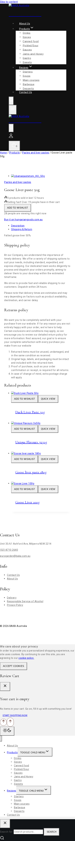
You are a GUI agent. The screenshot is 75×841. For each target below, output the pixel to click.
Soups (27, 76)
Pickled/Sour (30, 45)
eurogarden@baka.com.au (15, 556)
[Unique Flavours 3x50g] (25, 423)
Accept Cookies (13, 666)
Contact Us (25, 92)
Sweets (18, 784)
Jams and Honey (33, 54)
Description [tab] (18, 226)
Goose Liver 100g (27, 502)
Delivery (11, 598)
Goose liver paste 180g (31, 472)
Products (12, 752)
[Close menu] (1, 738)
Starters (28, 72)
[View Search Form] (11, 101)
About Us (12, 579)
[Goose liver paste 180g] (26, 453)
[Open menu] (13, 110)
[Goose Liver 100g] (22, 483)
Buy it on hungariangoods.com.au (23, 219)
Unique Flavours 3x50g (31, 442)
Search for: (6, 832)
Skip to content (9, 2)
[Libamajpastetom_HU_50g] (28, 176)
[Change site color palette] (7, 731)
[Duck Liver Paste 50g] (24, 393)
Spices (27, 37)
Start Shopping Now (15, 715)
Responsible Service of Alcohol (25, 601)
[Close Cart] (5, 686)
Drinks (26, 33)
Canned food (31, 41)
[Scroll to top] (3, 722)
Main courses (31, 80)
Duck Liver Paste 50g (30, 412)
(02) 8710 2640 (9, 550)
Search (52, 832)
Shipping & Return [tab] (21, 229)
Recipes (11, 791)
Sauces (27, 50)
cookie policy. (26, 658)
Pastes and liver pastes (17, 182)
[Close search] (5, 823)
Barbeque (19, 807)
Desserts (19, 811)
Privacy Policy (15, 605)
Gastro (18, 780)
